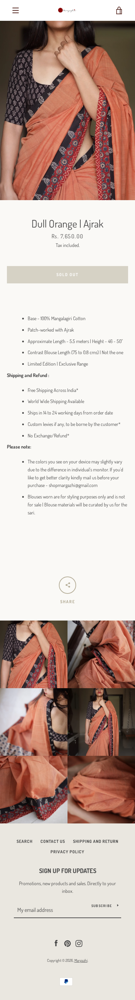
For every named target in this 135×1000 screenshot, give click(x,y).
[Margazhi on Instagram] (78, 943)
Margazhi (81, 960)
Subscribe (101, 906)
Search (25, 841)
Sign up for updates (67, 870)
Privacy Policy (67, 851)
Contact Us (52, 841)
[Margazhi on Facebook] (56, 943)
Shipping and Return (95, 841)
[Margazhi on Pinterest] (67, 943)
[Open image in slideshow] (67, 110)
